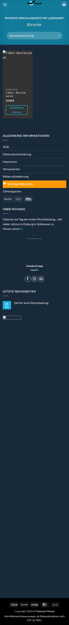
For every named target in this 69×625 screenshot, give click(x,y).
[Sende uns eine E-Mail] (41, 279)
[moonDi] (34, 3)
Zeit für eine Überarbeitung (31, 303)
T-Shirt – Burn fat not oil (15, 94)
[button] (5, 4)
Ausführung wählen (17, 110)
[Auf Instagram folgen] (34, 279)
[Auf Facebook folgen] (28, 279)
